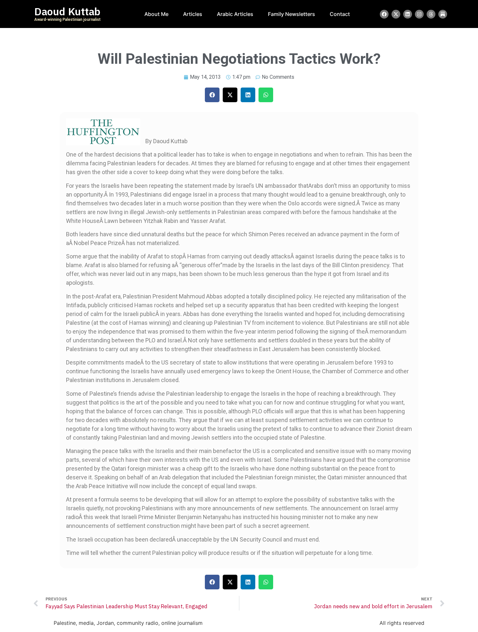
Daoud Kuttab (67, 12)
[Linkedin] (407, 14)
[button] (212, 95)
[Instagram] (419, 14)
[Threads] (431, 14)
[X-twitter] (396, 14)
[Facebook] (384, 14)
